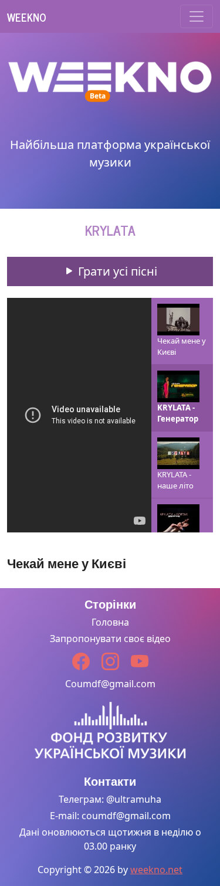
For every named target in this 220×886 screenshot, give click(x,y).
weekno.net (156, 869)
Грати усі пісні (116, 271)
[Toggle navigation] (196, 16)
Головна (110, 622)
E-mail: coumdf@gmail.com (110, 815)
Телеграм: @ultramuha (110, 799)
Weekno (26, 17)
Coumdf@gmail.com (110, 683)
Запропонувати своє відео (110, 638)
